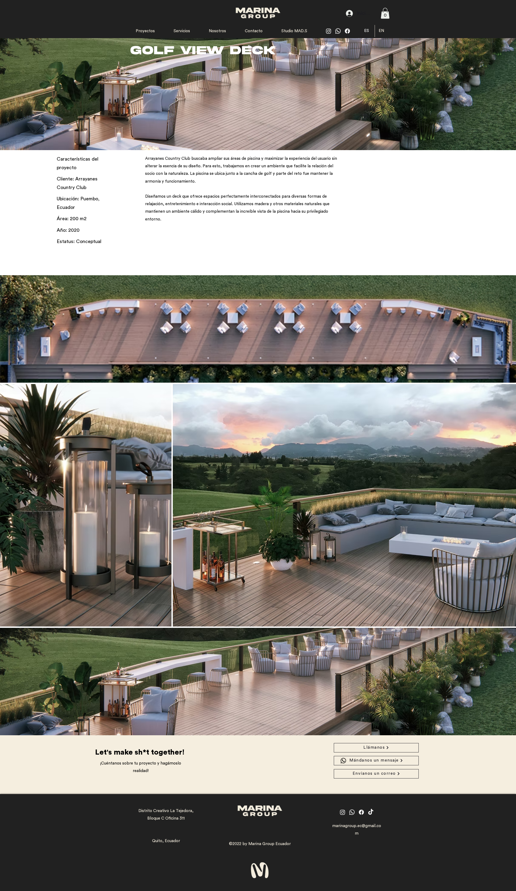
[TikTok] (370, 812)
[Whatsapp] (338, 31)
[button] (385, 13)
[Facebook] (347, 31)
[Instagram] (328, 31)
